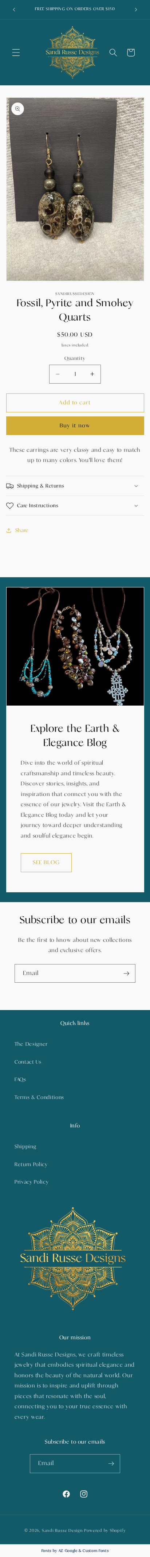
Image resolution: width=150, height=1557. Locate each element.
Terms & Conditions (39, 1097)
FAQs (20, 1079)
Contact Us (28, 1062)
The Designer (31, 1044)
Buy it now (75, 426)
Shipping (25, 1146)
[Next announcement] (136, 10)
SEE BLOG (46, 862)
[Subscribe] (126, 973)
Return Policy (31, 1164)
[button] (16, 52)
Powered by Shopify (105, 1530)
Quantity (75, 358)
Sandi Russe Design (62, 1530)
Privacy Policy (31, 1182)
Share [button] (22, 530)
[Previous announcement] (14, 10)
